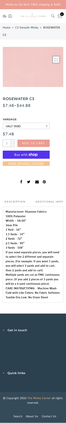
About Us (32, 416)
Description (15, 201)
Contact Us (49, 416)
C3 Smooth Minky (26, 27)
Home (6, 27)
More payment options (26, 163)
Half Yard (13, 126)
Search (18, 416)
